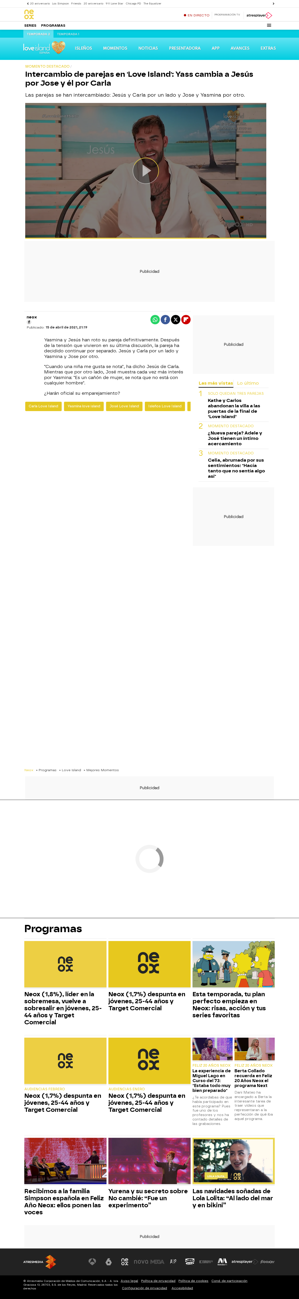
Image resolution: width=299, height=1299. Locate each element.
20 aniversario (40, 3)
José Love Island (124, 406)
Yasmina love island (84, 406)
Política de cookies (193, 1281)
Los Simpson (60, 3)
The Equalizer (152, 3)
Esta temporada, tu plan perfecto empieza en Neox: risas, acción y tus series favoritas (229, 1005)
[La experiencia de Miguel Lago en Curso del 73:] (212, 1049)
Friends (76, 3)
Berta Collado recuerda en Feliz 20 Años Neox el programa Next (253, 1078)
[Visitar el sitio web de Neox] (125, 1261)
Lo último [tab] (248, 383)
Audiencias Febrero (44, 1089)
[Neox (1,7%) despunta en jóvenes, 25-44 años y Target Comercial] (149, 965)
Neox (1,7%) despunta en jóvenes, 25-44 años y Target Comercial (146, 1001)
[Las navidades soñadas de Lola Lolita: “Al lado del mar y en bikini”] (233, 1161)
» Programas (46, 770)
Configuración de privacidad (144, 1288)
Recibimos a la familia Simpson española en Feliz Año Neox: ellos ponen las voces (64, 1202)
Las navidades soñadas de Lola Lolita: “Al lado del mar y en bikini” (232, 1198)
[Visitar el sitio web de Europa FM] (206, 1261)
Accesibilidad (182, 1288)
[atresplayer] (259, 15)
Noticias (148, 49)
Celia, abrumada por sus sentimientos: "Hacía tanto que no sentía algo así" (236, 468)
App (216, 49)
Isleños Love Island (165, 406)
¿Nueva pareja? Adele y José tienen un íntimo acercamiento (235, 438)
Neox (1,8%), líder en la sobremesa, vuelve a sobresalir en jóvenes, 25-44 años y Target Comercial (63, 1008)
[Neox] (53, 15)
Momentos (115, 49)
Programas (53, 26)
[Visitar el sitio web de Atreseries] (174, 1261)
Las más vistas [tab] (216, 383)
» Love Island (70, 770)
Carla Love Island (43, 406)
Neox (28, 770)
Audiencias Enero (126, 1089)
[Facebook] (29, 322)
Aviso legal (129, 1281)
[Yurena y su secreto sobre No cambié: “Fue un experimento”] (149, 1161)
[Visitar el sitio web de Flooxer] (267, 1261)
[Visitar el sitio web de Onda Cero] (190, 1261)
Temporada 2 (38, 34)
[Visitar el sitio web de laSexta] (109, 1261)
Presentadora (184, 49)
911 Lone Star (114, 3)
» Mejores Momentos (101, 770)
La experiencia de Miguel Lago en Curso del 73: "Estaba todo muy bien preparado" (211, 1080)
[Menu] (269, 25)
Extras (268, 49)
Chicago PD (133, 3)
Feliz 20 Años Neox (211, 1066)
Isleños (83, 49)
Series (30, 26)
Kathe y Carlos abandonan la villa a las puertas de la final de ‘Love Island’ (234, 408)
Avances (240, 49)
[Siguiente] (272, 3)
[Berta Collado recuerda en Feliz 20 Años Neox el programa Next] (255, 1049)
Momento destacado (231, 426)
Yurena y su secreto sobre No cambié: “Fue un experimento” (148, 1198)
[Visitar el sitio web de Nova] (141, 1261)
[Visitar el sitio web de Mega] (157, 1261)
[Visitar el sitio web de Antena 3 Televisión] (92, 1261)
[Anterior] (26, 3)
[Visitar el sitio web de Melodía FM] (222, 1261)
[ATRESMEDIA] (39, 1262)
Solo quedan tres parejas (236, 394)
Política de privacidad (158, 1281)
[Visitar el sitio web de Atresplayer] (245, 1261)
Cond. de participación (229, 1281)
